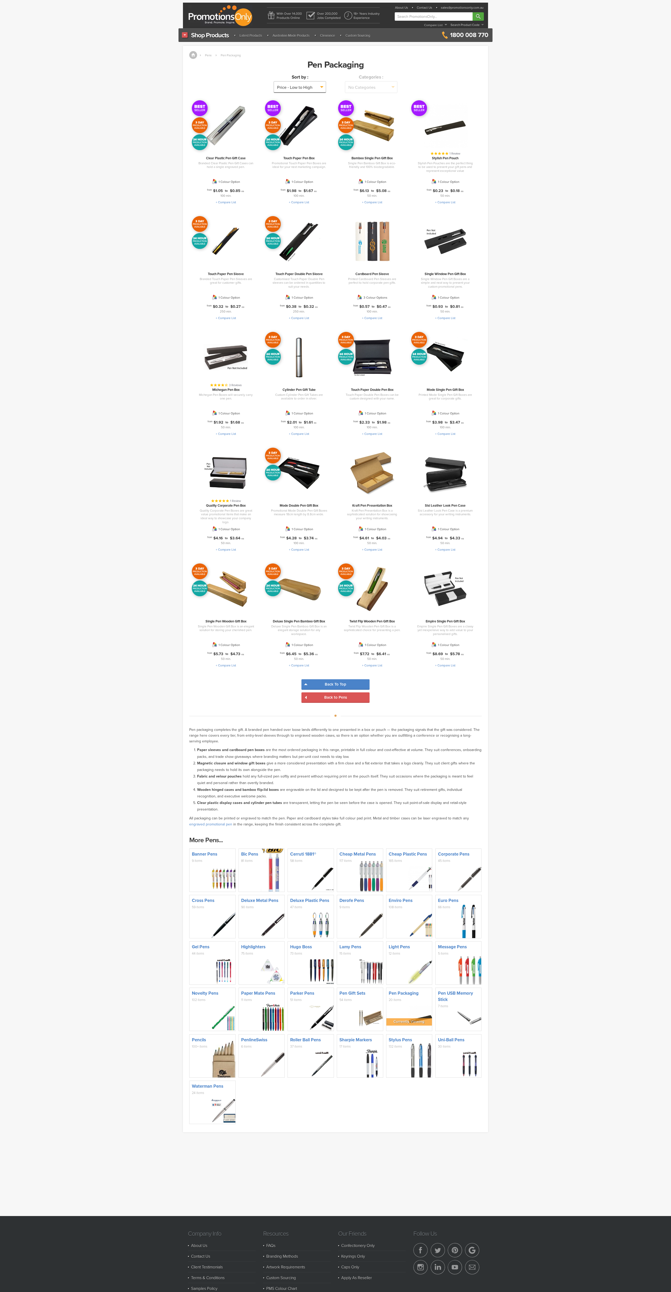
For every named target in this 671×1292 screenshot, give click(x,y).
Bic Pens (249, 854)
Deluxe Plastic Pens (309, 900)
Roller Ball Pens (305, 1040)
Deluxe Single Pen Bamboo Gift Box (299, 621)
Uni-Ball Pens (451, 1040)
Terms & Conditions (208, 1277)
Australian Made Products (291, 35)
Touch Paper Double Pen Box (372, 389)
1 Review (455, 153)
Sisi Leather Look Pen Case (445, 505)
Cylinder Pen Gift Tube (299, 389)
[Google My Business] (472, 1250)
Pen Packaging (231, 55)
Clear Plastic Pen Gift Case (226, 158)
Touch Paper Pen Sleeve (226, 273)
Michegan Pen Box (226, 389)
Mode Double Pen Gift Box (299, 505)
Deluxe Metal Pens (259, 900)
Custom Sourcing (357, 35)
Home (193, 55)
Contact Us (424, 7)
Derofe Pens (351, 900)
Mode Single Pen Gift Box (445, 389)
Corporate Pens (453, 854)
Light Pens (399, 947)
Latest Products (251, 35)
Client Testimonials (207, 1267)
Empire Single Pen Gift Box (445, 621)
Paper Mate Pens (258, 993)
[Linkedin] (438, 1267)
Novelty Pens (205, 993)
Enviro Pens (401, 900)
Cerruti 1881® (303, 854)
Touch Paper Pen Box (299, 158)
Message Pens (452, 947)
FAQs (270, 1245)
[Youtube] (455, 1267)
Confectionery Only (358, 1245)
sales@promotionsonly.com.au (462, 7)
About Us (401, 7)
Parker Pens (302, 993)
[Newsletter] (472, 1267)
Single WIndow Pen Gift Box (445, 273)
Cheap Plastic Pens (408, 854)
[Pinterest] (455, 1250)
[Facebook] (420, 1250)
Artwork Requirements (285, 1267)
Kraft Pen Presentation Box (372, 505)
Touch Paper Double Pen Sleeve (299, 273)
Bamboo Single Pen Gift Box (372, 158)
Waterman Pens (207, 1086)
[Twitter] (438, 1250)
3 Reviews (235, 385)
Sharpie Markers (355, 1040)
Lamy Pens (350, 947)
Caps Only (350, 1267)
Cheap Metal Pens (357, 854)
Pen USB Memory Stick (455, 996)
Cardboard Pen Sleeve (372, 273)
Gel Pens (200, 947)
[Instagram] (420, 1267)
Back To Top (335, 684)
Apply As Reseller (356, 1277)
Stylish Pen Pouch (445, 158)
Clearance (327, 35)
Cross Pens (203, 900)
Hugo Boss (301, 947)
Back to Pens (335, 697)
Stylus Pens (400, 1040)
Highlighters (253, 947)
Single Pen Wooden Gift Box (225, 621)
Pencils (199, 1040)
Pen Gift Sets (352, 993)
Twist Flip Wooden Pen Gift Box (372, 621)
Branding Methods (282, 1256)
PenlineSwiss (254, 1040)
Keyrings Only (353, 1256)
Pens (208, 55)
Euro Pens (448, 900)
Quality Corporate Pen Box (226, 505)
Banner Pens (204, 854)
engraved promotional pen (210, 824)
